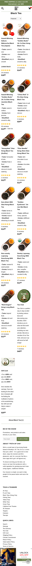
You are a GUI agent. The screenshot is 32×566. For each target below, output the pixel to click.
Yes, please (24, 559)
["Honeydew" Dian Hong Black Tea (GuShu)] (8, 139)
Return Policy (7, 539)
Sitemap (5, 526)
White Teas (6, 502)
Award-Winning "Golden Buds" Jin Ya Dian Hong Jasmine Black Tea (7, 99)
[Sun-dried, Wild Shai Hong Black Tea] (8, 193)
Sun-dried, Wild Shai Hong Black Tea (7, 204)
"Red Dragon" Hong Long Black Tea (7, 307)
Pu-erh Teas (6, 493)
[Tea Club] (24, 296)
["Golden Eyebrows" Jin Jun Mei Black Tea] (24, 193)
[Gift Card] (8, 362)
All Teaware (6, 508)
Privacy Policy (7, 544)
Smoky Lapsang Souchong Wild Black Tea (23, 256)
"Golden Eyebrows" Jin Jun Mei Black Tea (22, 205)
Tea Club (20, 305)
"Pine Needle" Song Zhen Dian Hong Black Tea (23, 151)
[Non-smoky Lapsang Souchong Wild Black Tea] (8, 244)
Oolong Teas (7, 497)
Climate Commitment (9, 537)
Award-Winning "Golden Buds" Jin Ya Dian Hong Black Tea (23, 42)
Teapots (5, 511)
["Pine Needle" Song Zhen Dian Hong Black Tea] (24, 139)
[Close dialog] (31, 548)
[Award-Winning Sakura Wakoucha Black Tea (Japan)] (8, 29)
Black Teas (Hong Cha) (10, 495)
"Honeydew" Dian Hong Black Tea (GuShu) (8, 151)
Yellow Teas (6, 500)
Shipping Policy (7, 535)
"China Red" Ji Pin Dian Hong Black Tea (22, 97)
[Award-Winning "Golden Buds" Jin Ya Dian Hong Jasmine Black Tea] (8, 86)
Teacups (5, 515)
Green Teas (6, 504)
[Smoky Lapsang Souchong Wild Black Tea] (24, 244)
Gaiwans (5, 513)
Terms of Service (8, 546)
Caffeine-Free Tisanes (9, 506)
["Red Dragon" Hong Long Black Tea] (8, 296)
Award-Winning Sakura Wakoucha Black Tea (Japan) (7, 42)
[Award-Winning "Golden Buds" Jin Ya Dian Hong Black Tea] (24, 29)
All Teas (5, 491)
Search (5, 524)
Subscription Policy (9, 542)
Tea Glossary (7, 528)
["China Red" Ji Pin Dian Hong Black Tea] (24, 86)
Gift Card (4, 371)
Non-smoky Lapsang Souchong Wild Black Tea (7, 257)
